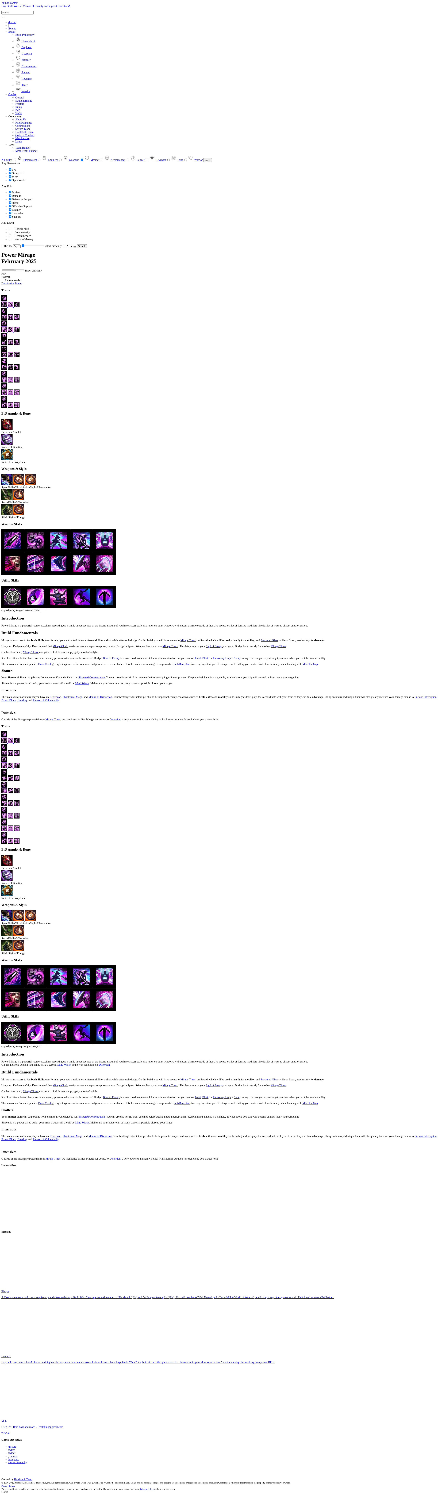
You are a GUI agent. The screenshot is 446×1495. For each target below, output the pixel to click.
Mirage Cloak (60, 646)
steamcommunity (17, 1462)
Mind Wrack (82, 683)
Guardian (74, 159)
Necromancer (117, 159)
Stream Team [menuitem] (22, 128)
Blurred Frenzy (111, 658)
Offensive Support (22, 206)
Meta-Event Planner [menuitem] (26, 150)
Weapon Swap (143, 646)
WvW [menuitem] (18, 113)
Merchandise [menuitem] (22, 138)
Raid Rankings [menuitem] (23, 122)
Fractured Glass (269, 640)
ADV (69, 245)
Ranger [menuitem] (25, 72)
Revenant (161, 159)
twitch (11, 1449)
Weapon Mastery (24, 239)
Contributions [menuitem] (22, 125)
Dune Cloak (45, 664)
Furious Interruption (426, 696)
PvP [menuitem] (17, 110)
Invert (207, 160)
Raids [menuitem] (18, 106)
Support (16, 216)
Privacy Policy (8, 1486)
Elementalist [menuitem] (28, 41)
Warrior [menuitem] (25, 91)
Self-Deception (182, 664)
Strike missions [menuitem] (23, 100)
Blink (205, 658)
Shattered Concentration (91, 677)
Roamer (16, 209)
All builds (6, 159)
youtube (12, 1456)
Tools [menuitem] (11, 144)
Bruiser (16, 192)
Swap (237, 658)
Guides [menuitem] (12, 94)
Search (81, 246)
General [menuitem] (19, 97)
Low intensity (22, 232)
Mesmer (94, 159)
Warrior (198, 159)
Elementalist (30, 159)
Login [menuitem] (18, 141)
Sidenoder (17, 213)
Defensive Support (22, 199)
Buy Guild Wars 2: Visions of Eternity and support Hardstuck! (35, 6)
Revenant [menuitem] (26, 78)
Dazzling (22, 700)
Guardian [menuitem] (26, 53)
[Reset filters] (74, 246)
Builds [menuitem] (12, 31)
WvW (15, 176)
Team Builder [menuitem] (22, 147)
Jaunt (198, 658)
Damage (16, 195)
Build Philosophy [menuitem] (24, 34)
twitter (11, 1452)
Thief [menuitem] (24, 84)
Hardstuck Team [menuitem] (24, 132)
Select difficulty (53, 245)
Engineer (53, 159)
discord (12, 1446)
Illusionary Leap (222, 658)
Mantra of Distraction (100, 696)
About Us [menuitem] (20, 119)
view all (5, 1432)
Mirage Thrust (188, 640)
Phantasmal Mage (72, 696)
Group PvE (18, 173)
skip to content (10, 2)
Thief (180, 159)
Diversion (55, 696)
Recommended (23, 235)
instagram (13, 1459)
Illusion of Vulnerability (46, 700)
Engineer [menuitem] (26, 47)
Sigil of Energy (214, 646)
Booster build (22, 228)
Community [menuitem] (14, 116)
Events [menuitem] (12, 28)
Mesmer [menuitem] (25, 59)
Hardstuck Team (23, 1479)
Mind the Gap (310, 664)
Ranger (140, 159)
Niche (15, 202)
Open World (18, 180)
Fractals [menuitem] (19, 103)
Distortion (115, 719)
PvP (14, 169)
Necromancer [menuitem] (28, 66)
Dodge (16, 646)
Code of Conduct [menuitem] (24, 135)
